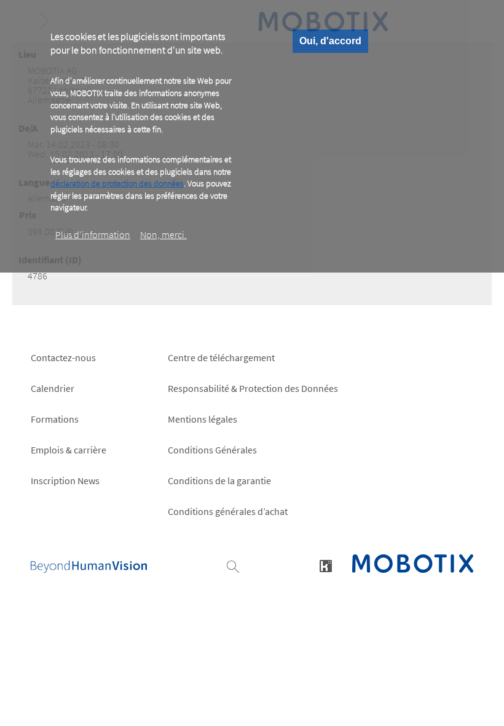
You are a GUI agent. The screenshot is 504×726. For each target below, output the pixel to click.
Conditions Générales (212, 450)
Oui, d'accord (330, 41)
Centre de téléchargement (221, 357)
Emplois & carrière (68, 450)
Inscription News (65, 480)
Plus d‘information (92, 234)
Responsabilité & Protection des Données (253, 388)
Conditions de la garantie (219, 480)
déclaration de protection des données (117, 183)
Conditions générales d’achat (228, 511)
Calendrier (52, 388)
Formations (55, 419)
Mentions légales (202, 419)
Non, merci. (163, 234)
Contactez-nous (63, 357)
